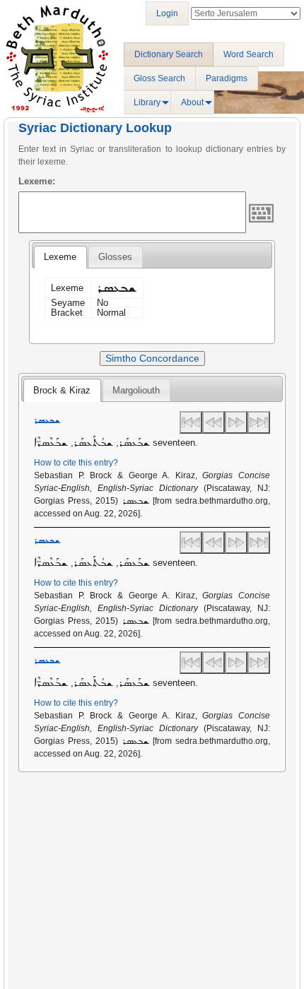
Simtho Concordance (152, 358)
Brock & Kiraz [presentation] (61, 390)
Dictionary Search (168, 54)
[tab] (60, 257)
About (192, 102)
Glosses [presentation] (115, 256)
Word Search (248, 54)
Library (147, 102)
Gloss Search (159, 78)
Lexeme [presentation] (60, 256)
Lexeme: (36, 181)
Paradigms (226, 78)
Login (167, 13)
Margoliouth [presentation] (136, 390)
